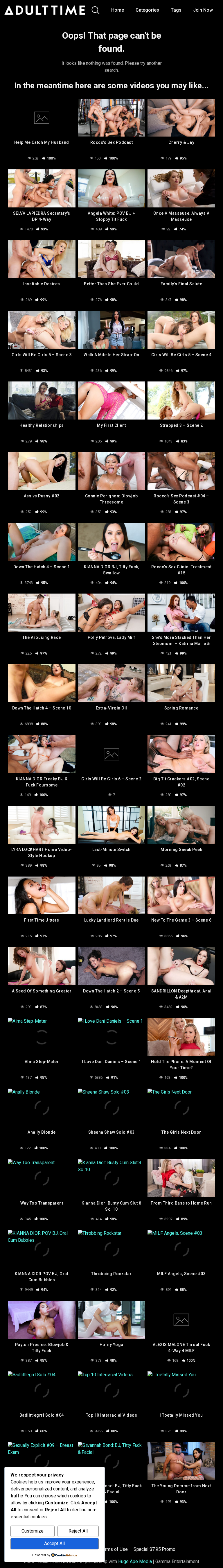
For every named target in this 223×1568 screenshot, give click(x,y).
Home (117, 10)
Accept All (54, 1543)
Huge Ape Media (135, 1561)
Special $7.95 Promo (154, 1549)
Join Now (203, 10)
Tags (176, 10)
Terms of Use (114, 1549)
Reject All (78, 1531)
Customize (32, 1531)
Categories (147, 10)
